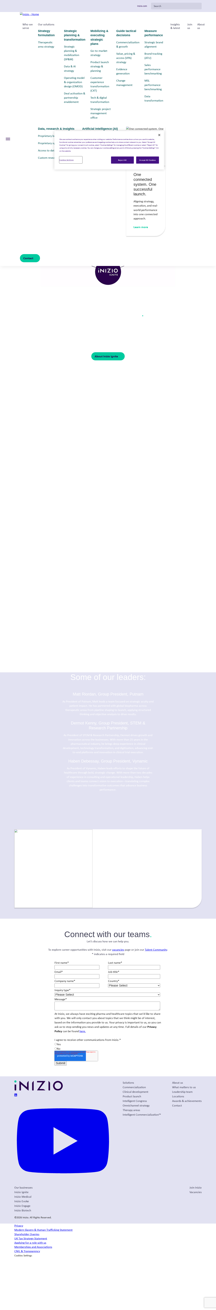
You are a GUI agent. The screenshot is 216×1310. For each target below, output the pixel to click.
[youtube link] (63, 1183)
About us (201, 26)
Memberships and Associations (33, 1247)
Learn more (140, 227)
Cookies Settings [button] (23, 1255)
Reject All (122, 160)
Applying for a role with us (30, 1243)
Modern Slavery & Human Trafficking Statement (43, 1230)
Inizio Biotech (22, 1210)
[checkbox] (107, 1046)
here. (82, 1031)
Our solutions (46, 24)
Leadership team (182, 1092)
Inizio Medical (22, 1197)
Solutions (128, 1083)
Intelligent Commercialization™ (142, 1115)
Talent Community (156, 950)
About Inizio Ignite (106, 356)
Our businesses (23, 1187)
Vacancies (196, 1192)
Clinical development (135, 1092)
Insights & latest (175, 26)
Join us (189, 26)
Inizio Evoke (21, 1201)
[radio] (107, 1044)
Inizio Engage (22, 1206)
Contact (28, 258)
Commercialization (134, 1087)
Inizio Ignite (21, 1192)
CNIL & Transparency (27, 1251)
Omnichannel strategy (136, 1105)
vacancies (118, 950)
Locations (178, 1096)
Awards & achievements (187, 1101)
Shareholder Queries (26, 1234)
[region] (109, 150)
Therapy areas (131, 1110)
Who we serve (27, 26)
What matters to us (184, 1087)
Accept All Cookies (147, 160)
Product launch (132, 1096)
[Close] (159, 135)
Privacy (18, 1226)
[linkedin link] (15, 1095)
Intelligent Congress (135, 1101)
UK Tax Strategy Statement (30, 1238)
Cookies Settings (66, 160)
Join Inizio (196, 1187)
